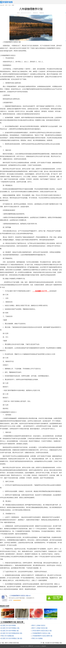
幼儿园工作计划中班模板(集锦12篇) (11, 633)
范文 (10, 5)
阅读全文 (35, 13)
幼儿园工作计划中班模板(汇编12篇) (11, 638)
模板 (13, 5)
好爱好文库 (30, 646)
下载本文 (41, 13)
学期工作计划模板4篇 (7, 636)
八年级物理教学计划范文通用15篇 (42, 636)
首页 (6, 5)
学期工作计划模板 (37, 638)
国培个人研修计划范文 (38, 625)
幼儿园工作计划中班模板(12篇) (10, 628)
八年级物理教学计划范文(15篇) (41, 633)
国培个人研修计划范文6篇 (39, 628)
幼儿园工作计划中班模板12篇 (10, 630)
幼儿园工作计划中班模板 (8, 625)
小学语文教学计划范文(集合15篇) (42, 630)
